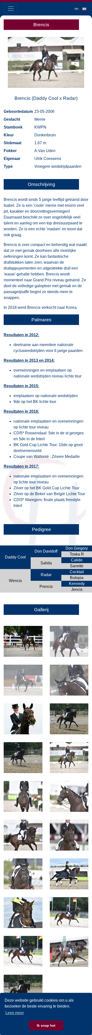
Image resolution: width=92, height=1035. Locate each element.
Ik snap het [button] (46, 1025)
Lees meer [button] (14, 1013)
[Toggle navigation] (11, 8)
